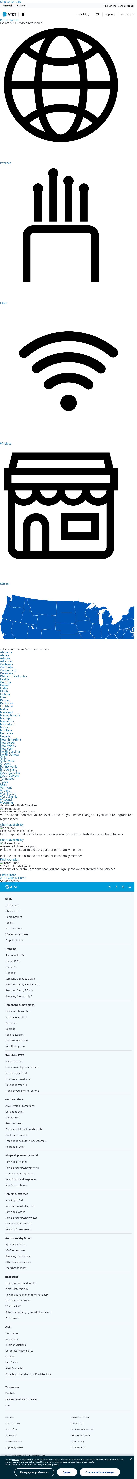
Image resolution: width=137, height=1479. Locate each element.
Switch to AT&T (14, 1061)
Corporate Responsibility (19, 1350)
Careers (9, 1356)
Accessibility (11, 1435)
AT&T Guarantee (14, 1368)
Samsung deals (14, 1123)
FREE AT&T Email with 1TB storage (21, 1399)
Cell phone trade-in (16, 1084)
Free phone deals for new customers (26, 1140)
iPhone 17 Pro (12, 961)
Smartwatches (13, 928)
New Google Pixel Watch (18, 1223)
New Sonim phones (16, 1185)
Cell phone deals (14, 1111)
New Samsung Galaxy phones (22, 1167)
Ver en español (126, 5)
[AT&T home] (9, 14)
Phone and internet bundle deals (23, 1129)
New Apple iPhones (16, 1161)
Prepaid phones (14, 940)
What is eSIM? (13, 1306)
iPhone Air (11, 967)
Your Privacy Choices (80, 1429)
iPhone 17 (10, 972)
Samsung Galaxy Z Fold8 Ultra (22, 984)
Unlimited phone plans (18, 1011)
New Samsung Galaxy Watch (21, 1217)
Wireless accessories (16, 934)
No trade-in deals (15, 1146)
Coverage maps (12, 1423)
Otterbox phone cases (18, 1262)
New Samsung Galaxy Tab (19, 1206)
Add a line (10, 1023)
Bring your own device (18, 1079)
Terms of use (11, 1429)
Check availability (12, 825)
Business (22, 5)
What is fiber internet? (17, 1300)
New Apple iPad (14, 1200)
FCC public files (78, 1447)
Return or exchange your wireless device (28, 1312)
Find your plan (9, 859)
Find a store (110, 5)
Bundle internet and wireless (21, 1283)
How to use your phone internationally (27, 1294)
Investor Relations (15, 1344)
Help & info (11, 1362)
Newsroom (11, 1339)
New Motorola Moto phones (21, 1179)
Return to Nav (9, 20)
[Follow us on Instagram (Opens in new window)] (123, 887)
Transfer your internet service (22, 1090)
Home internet (13, 916)
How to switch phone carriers (22, 1067)
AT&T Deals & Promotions (19, 1105)
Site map (9, 1417)
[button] (23, 14)
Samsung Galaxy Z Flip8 (18, 996)
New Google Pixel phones (19, 1173)
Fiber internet (13, 911)
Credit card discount (17, 1135)
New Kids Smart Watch (18, 1229)
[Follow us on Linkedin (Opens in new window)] (130, 887)
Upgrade (10, 1028)
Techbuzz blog (12, 1387)
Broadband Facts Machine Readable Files (28, 1374)
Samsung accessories (17, 1256)
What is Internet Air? (16, 1288)
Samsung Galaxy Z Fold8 (19, 990)
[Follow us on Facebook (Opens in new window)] (116, 887)
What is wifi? (12, 1318)
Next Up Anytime (15, 1046)
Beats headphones (15, 1268)
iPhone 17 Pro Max (15, 955)
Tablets (9, 922)
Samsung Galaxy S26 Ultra (20, 978)
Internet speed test (16, 1073)
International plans (16, 1017)
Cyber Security (77, 1441)
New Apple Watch (15, 1211)
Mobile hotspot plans (17, 1040)
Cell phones (11, 905)
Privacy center (77, 1423)
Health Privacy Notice (80, 1435)
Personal (7, 5)
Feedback (10, 1393)
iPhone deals (12, 1117)
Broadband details (13, 1441)
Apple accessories (15, 1244)
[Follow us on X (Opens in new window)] (110, 887)
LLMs (7, 1405)
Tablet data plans (15, 1034)
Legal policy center (14, 1447)
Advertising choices (80, 1417)
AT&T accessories (15, 1250)
